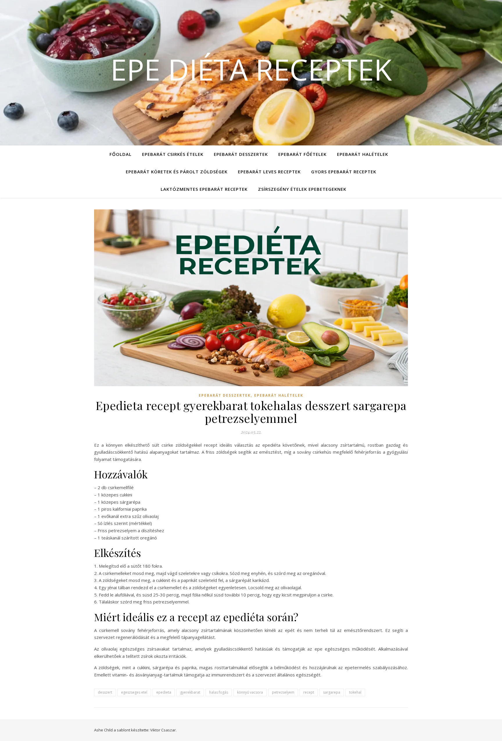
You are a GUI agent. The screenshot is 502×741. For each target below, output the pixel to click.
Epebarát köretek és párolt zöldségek (176, 171)
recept (308, 692)
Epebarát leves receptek (269, 171)
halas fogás (218, 692)
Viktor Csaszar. (163, 730)
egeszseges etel (134, 692)
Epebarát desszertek (241, 154)
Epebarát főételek (302, 154)
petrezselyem (283, 692)
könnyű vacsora (250, 692)
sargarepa (331, 692)
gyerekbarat (190, 692)
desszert (105, 692)
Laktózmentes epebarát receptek (204, 189)
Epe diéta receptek (251, 69)
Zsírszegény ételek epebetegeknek (302, 189)
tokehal (355, 692)
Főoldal (121, 154)
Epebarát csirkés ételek (172, 154)
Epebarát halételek (362, 154)
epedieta (163, 692)
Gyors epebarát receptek (343, 171)
